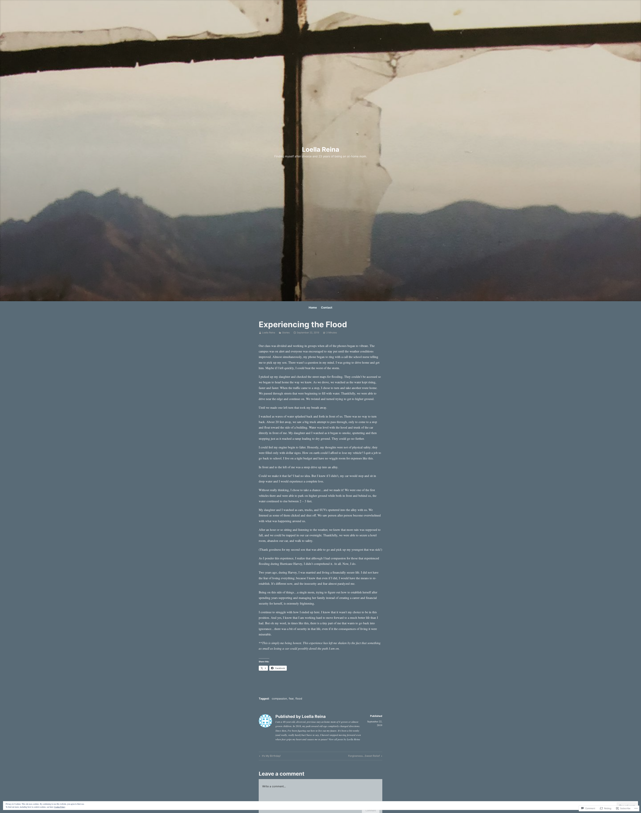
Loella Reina (320, 149)
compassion (279, 698)
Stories (286, 332)
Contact (326, 307)
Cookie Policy (59, 806)
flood (298, 698)
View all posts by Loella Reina (344, 739)
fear (291, 698)
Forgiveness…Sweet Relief (364, 756)
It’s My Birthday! (269, 756)
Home (313, 307)
